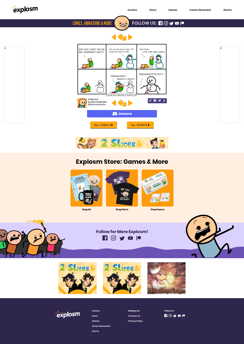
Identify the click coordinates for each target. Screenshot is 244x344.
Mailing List (134, 310)
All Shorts (139, 124)
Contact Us (134, 315)
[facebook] (155, 100)
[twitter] (159, 100)
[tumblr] (164, 100)
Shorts (227, 10)
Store (152, 10)
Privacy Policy (135, 321)
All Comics (102, 124)
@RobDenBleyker (97, 104)
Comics (132, 10)
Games (172, 10)
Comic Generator (200, 10)
